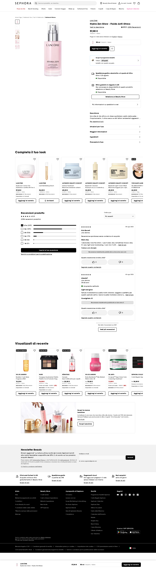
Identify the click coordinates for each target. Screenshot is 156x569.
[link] (48, 250)
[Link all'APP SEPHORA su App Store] (134, 532)
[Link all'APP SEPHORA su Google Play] (122, 532)
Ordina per (107, 212)
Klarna (120, 37)
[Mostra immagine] (17, 22)
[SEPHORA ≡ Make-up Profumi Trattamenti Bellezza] (23, 3)
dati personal (64, 460)
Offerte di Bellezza (46, 537)
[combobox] (119, 216)
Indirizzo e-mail (84, 454)
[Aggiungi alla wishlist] (34, 159)
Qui (16, 539)
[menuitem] (108, 3)
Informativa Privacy (38, 460)
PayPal (114, 37)
